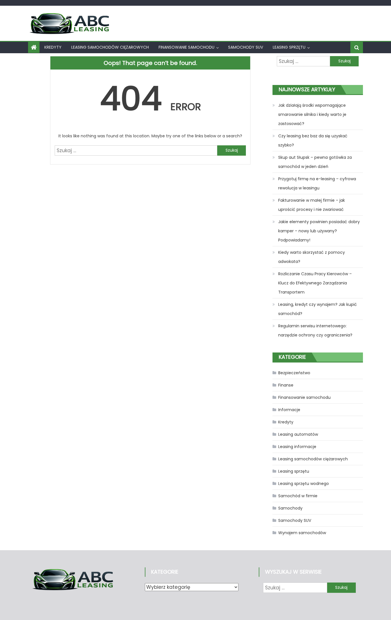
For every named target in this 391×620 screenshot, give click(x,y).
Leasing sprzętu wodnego (303, 483)
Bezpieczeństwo (294, 373)
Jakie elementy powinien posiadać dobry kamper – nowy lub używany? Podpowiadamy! (319, 231)
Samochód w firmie (297, 496)
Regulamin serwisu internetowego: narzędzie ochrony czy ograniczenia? (315, 330)
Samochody (290, 508)
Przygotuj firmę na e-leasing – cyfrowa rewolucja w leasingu (317, 183)
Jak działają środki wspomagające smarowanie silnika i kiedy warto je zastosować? (312, 114)
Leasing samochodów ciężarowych (110, 47)
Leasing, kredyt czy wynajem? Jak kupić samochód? (317, 309)
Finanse (285, 385)
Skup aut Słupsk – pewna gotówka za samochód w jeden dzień (315, 161)
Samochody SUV (245, 47)
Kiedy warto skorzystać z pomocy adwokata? (311, 256)
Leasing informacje (297, 446)
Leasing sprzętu (289, 47)
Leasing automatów (298, 434)
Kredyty (53, 47)
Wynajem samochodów (302, 533)
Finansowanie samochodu (186, 47)
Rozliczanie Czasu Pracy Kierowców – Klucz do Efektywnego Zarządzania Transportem (315, 283)
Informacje (289, 410)
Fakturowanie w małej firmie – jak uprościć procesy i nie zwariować (311, 204)
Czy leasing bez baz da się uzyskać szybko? (312, 140)
